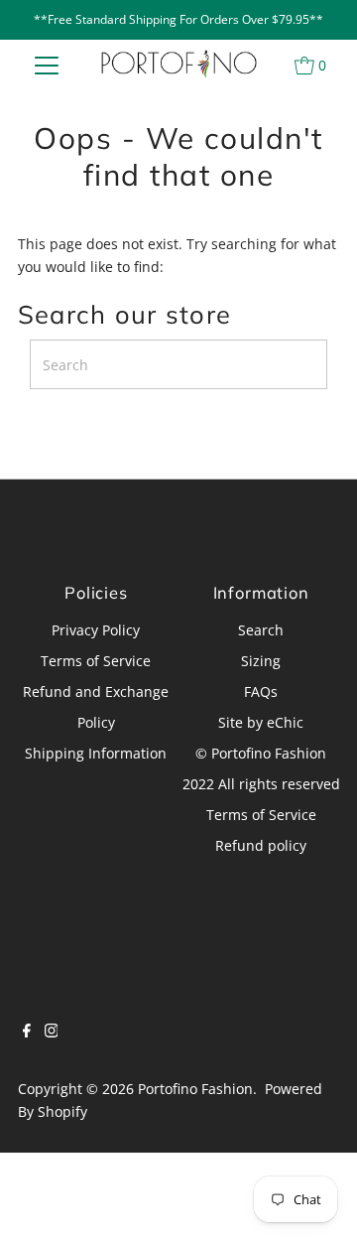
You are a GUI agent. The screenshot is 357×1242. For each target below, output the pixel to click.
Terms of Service (96, 660)
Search (261, 630)
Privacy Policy (96, 630)
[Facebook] (27, 1032)
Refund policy (260, 845)
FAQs (261, 691)
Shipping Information (96, 753)
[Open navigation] (47, 64)
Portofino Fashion (195, 1088)
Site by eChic (260, 722)
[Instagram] (51, 1032)
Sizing (261, 660)
